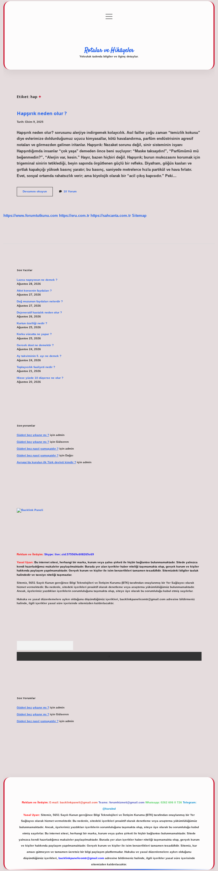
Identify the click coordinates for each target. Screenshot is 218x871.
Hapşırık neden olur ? (42, 113)
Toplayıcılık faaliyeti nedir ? (36, 367)
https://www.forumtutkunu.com (30, 215)
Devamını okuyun (38, 193)
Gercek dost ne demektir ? (35, 345)
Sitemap (139, 215)
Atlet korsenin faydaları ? (34, 290)
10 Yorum (70, 191)
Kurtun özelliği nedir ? (32, 323)
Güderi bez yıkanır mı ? (33, 434)
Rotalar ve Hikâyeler (109, 50)
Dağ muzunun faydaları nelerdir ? (40, 301)
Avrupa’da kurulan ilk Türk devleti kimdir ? (46, 462)
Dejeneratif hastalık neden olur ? (39, 312)
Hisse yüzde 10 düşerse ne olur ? (40, 377)
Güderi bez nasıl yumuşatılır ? (37, 448)
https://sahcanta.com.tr (111, 215)
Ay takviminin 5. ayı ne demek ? (39, 355)
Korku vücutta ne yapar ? (34, 334)
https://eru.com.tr (74, 215)
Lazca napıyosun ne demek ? (37, 279)
